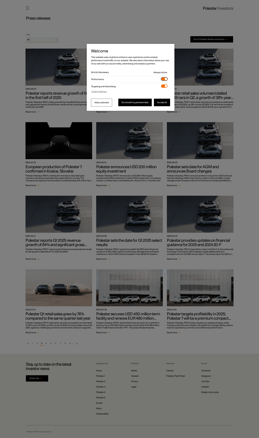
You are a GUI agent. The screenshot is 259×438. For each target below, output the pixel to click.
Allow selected (101, 103)
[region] (130, 77)
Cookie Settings (98, 92)
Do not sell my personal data (135, 102)
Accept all (162, 102)
